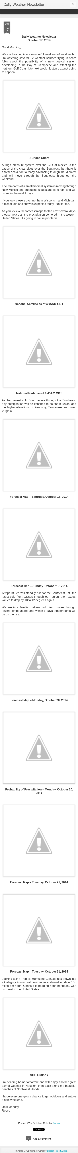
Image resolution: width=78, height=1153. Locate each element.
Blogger (50, 1150)
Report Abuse (61, 1150)
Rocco (56, 1123)
